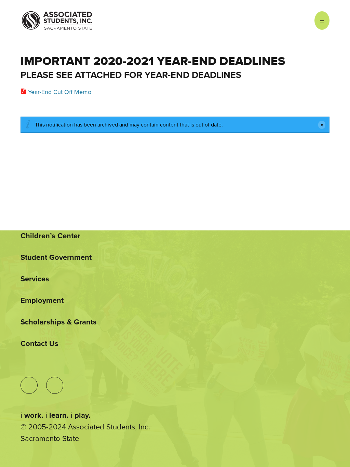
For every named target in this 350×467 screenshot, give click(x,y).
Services (35, 279)
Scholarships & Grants (59, 322)
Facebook (301, 20)
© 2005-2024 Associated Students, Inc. (85, 427)
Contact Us (39, 343)
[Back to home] (57, 15)
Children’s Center (50, 235)
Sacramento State (50, 438)
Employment (42, 300)
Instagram (287, 20)
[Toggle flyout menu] (321, 20)
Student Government (56, 257)
